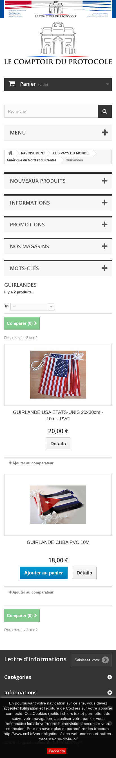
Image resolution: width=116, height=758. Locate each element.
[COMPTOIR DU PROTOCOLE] (58, 43)
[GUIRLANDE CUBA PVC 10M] (58, 505)
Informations (30, 202)
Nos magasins (29, 246)
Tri (6, 306)
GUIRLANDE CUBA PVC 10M (58, 542)
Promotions (27, 224)
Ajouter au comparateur (32, 463)
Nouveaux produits (38, 180)
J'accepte (56, 751)
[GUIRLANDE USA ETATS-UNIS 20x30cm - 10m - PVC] (58, 375)
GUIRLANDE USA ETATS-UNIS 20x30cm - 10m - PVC (58, 415)
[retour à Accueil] (10, 153)
